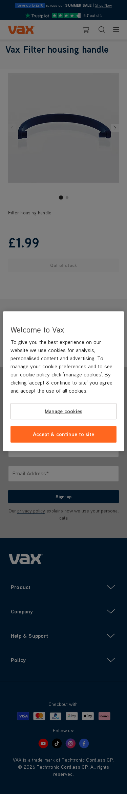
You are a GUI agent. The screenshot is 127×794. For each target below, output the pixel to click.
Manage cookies (63, 411)
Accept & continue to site (63, 434)
